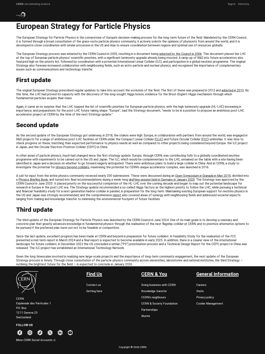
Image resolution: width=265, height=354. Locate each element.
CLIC (159, 139)
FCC (205, 139)
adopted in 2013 (233, 90)
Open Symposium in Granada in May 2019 (203, 176)
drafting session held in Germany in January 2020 (162, 179)
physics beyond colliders (72, 167)
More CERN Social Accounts (34, 340)
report (117, 195)
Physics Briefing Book (33, 179)
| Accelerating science (33, 3)
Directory (243, 3)
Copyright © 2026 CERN (132, 347)
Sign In (232, 3)
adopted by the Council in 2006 (180, 54)
